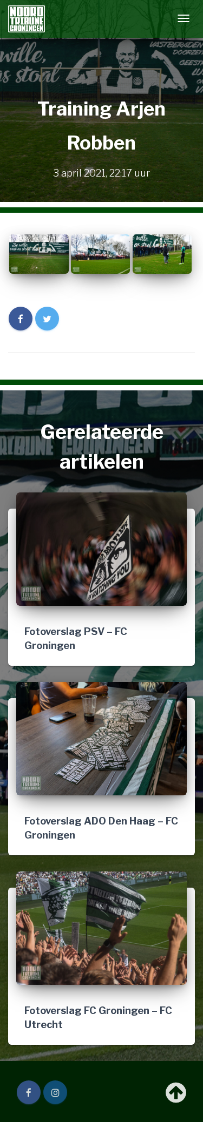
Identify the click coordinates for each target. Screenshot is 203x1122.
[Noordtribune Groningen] (26, 18)
